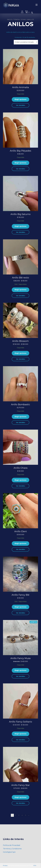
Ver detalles (20, 105)
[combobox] (26, 42)
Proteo (5, 865)
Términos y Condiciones (12, 849)
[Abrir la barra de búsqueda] (32, 12)
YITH (34, 865)
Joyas (23, 19)
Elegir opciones (20, 99)
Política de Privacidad (11, 845)
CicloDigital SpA (9, 852)
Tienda (17, 19)
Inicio (9, 19)
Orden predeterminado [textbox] (24, 42)
